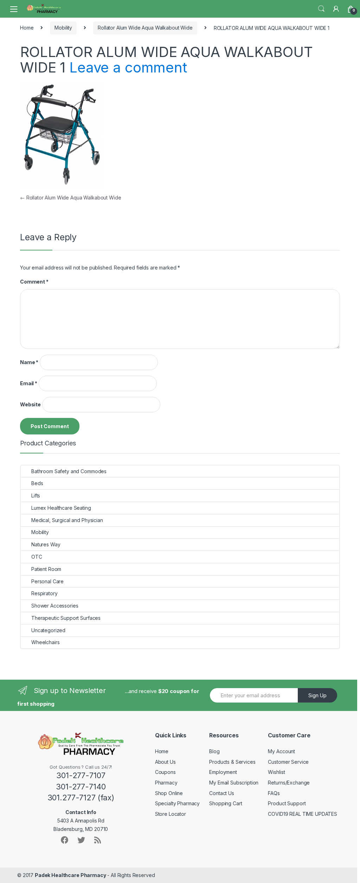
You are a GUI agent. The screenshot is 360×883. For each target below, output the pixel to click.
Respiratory (44, 593)
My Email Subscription (233, 783)
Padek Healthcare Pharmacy (70, 875)
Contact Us (221, 793)
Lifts (35, 495)
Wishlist (276, 772)
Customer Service (288, 762)
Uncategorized (48, 630)
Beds (37, 483)
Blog (214, 751)
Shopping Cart (225, 803)
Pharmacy (166, 783)
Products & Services (232, 762)
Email (28, 383)
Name (29, 362)
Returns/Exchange (289, 783)
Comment (34, 282)
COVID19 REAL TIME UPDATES (302, 814)
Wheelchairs (45, 642)
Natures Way (45, 544)
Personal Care (47, 581)
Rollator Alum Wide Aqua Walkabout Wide (145, 28)
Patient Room (46, 569)
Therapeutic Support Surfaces (66, 618)
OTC (36, 557)
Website (30, 404)
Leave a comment (128, 67)
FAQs (273, 793)
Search (321, 9)
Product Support (287, 803)
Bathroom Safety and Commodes (69, 471)
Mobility (63, 28)
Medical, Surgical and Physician (67, 520)
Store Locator (170, 814)
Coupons (165, 772)
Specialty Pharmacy (177, 803)
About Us (165, 762)
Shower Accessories (54, 606)
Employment (223, 772)
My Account (281, 751)
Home (26, 28)
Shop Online (169, 793)
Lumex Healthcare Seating (61, 508)
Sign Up (317, 695)
